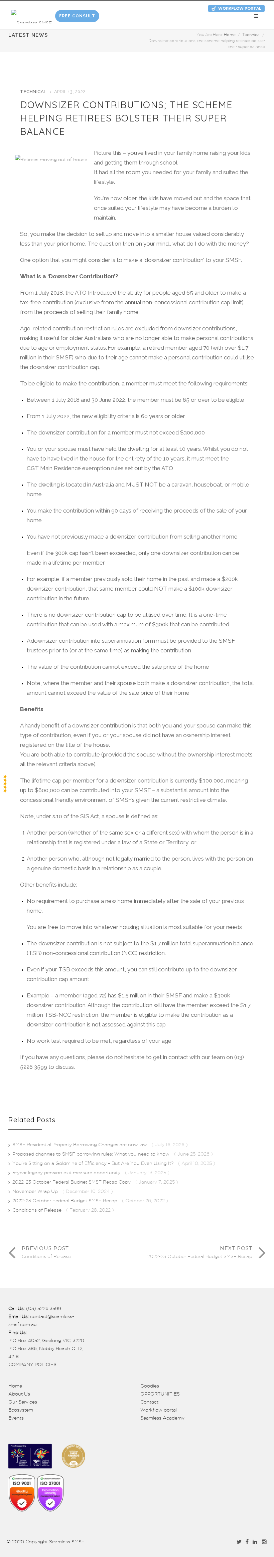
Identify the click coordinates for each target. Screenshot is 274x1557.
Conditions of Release (37, 1210)
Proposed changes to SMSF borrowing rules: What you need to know (91, 1154)
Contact (149, 1402)
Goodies (149, 1385)
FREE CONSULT (77, 16)
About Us (19, 1393)
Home (230, 34)
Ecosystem (20, 1410)
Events (16, 1418)
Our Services (22, 1402)
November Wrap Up (35, 1191)
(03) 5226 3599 (43, 1308)
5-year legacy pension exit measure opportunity (67, 1172)
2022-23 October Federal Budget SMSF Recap (65, 1200)
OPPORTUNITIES (160, 1393)
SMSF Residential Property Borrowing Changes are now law (80, 1144)
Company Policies (32, 1364)
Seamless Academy (162, 1418)
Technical (251, 34)
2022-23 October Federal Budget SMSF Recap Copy (72, 1182)
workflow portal (239, 8)
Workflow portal (158, 1410)
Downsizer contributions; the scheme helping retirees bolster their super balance (126, 118)
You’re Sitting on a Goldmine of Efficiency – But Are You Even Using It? (93, 1163)
